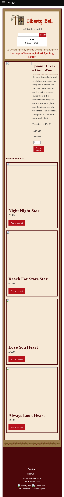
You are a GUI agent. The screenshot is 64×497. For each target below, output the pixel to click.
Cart (32, 39)
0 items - (31, 43)
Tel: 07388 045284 (32, 29)
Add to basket (39, 149)
